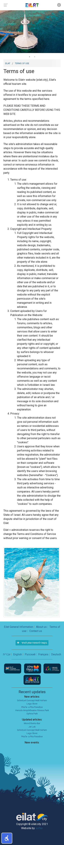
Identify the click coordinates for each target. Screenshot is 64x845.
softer (39, 828)
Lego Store (32, 703)
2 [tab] (34, 56)
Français (43, 654)
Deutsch (56, 654)
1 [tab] (29, 56)
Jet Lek (32, 726)
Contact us (35, 631)
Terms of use (22, 63)
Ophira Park (32, 713)
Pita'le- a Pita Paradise (32, 707)
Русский (30, 654)
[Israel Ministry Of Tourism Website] (52, 668)
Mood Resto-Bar (32, 723)
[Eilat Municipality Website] (33, 668)
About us (41, 626)
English (17, 654)
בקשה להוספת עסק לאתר (34, 642)
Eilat (7, 63)
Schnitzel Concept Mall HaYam (32, 700)
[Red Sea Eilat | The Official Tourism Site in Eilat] (32, 5)
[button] (7, 838)
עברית (6, 654)
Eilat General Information (18, 626)
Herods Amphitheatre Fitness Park (32, 710)
